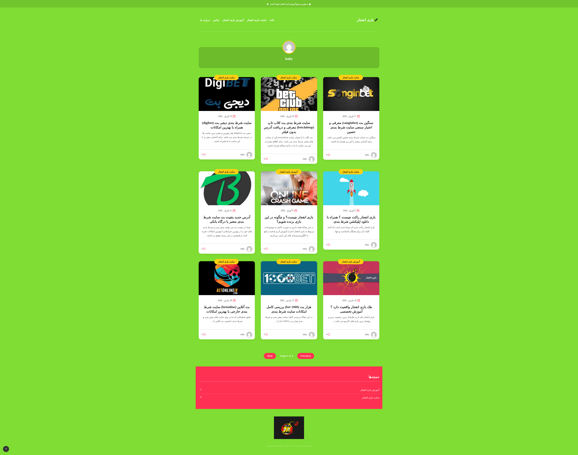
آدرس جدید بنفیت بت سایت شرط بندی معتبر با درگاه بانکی (226, 219)
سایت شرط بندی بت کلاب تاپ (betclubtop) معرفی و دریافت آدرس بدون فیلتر (289, 127)
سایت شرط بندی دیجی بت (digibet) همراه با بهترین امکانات (227, 125)
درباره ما (205, 20)
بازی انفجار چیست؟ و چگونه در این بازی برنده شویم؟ (289, 219)
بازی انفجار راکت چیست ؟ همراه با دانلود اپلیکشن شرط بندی (351, 219)
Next (270, 355)
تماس (216, 20)
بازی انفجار (366, 20)
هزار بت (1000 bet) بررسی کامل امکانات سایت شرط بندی (289, 309)
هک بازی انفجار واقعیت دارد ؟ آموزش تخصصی (351, 309)
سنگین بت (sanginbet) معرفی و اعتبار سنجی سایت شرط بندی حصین (351, 127)
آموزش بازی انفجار (233, 20)
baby (289, 59)
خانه (272, 20)
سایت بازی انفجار (257, 20)
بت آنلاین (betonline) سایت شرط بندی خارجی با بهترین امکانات (227, 309)
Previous (306, 355)
